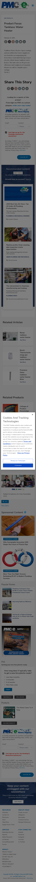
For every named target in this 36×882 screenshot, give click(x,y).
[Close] (32, 414)
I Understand (18, 465)
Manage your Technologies (18, 460)
